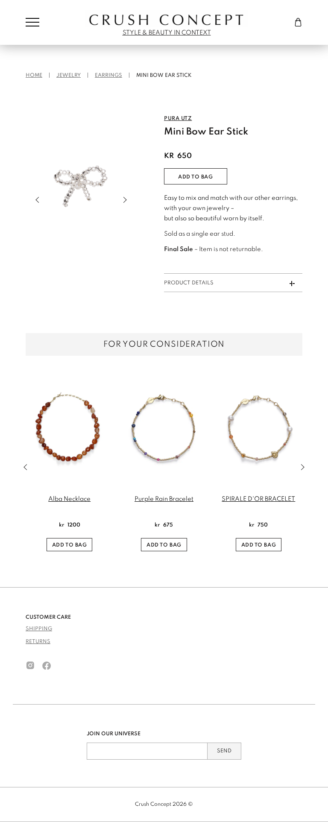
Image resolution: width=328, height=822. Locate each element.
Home (34, 75)
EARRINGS (108, 75)
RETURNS (38, 641)
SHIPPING (39, 629)
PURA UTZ (178, 118)
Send (224, 751)
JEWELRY (68, 75)
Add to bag (195, 177)
